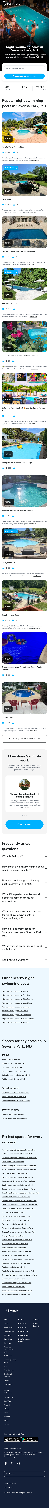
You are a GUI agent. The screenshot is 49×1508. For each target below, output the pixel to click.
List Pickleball (23, 1331)
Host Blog (7, 1343)
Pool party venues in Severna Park (16, 1263)
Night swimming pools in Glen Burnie (17, 999)
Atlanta (6, 1409)
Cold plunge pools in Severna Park (16, 1075)
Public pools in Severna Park (13, 1079)
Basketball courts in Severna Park (16, 1100)
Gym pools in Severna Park (13, 1236)
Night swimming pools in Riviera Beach (18, 1018)
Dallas (6, 1421)
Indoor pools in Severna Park (13, 1063)
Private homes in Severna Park (14, 1118)
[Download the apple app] (12, 1439)
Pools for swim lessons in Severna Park (18, 1271)
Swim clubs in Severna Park (13, 1279)
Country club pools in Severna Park (16, 1197)
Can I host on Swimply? (15, 960)
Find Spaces (25, 824)
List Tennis (22, 1327)
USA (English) (10, 1474)
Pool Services (8, 1356)
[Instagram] (18, 1463)
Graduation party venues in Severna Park (18, 1232)
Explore (6, 1380)
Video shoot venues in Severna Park (16, 1294)
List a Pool (22, 1323)
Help (5, 1366)
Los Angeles (8, 1397)
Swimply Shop (9, 1327)
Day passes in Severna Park (13, 1212)
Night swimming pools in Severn (15, 1022)
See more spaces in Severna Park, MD (24, 739)
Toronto (6, 1424)
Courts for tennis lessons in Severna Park (18, 1208)
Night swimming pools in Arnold (15, 991)
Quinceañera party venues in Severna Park (19, 1275)
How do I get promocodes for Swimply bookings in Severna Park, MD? (22, 932)
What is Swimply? (12, 856)
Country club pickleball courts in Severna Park (20, 1193)
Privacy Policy (8, 1487)
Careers (6, 1323)
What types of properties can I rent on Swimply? (22, 947)
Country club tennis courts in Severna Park (19, 1200)
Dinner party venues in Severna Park (17, 1216)
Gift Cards (7, 1335)
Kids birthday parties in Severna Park (17, 1240)
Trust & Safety (9, 1370)
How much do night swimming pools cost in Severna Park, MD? (23, 868)
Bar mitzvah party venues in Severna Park (19, 1165)
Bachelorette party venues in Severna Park (19, 1158)
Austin (6, 1413)
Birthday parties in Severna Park (15, 1173)
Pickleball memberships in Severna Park (18, 1259)
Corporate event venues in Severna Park (18, 1189)
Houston (7, 1417)
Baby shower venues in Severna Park (17, 1154)
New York (7, 1401)
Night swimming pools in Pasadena (16, 1014)
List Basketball (23, 1335)
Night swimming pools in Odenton (16, 1007)
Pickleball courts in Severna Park (15, 1093)
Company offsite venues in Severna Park (18, 1181)
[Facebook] (6, 1463)
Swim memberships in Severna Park (16, 1283)
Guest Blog (8, 1339)
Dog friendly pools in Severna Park (16, 1220)
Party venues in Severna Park (14, 1247)
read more (35, 160)
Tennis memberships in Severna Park (17, 1290)
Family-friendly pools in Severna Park (17, 1228)
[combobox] (24, 68)
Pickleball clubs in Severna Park (15, 1255)
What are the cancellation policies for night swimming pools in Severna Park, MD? (21, 915)
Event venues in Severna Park (14, 1224)
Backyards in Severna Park (13, 1114)
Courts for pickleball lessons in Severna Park (20, 1204)
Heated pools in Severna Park (14, 1071)
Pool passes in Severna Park (13, 1267)
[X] (12, 1463)
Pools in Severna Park (11, 1059)
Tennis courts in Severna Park (14, 1096)
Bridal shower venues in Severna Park (17, 1177)
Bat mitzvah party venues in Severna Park (19, 1169)
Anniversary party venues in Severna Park (19, 1150)
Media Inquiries (9, 1331)
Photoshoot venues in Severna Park (16, 1251)
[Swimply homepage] (24, 3)
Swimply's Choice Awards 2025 (9, 1349)
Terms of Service (10, 1483)
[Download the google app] (29, 1439)
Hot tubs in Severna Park (12, 1067)
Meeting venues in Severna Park (15, 1243)
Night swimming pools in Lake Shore (17, 1003)
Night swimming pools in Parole (15, 1011)
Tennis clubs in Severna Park (13, 1286)
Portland (7, 1405)
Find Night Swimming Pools (25, 76)
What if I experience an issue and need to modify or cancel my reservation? (21, 898)
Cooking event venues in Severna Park (17, 1185)
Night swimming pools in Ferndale (16, 995)
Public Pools (8, 1384)
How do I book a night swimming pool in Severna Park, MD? (21, 882)
